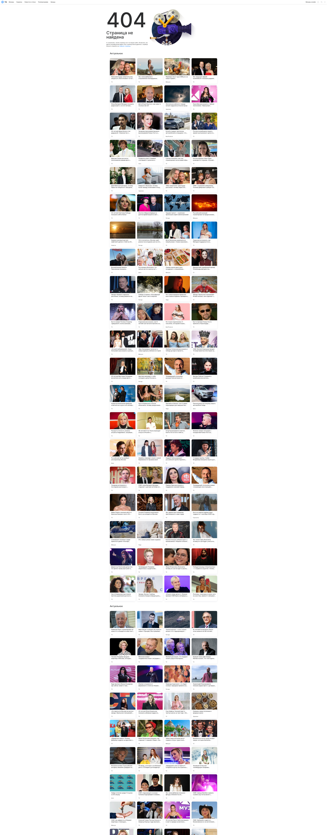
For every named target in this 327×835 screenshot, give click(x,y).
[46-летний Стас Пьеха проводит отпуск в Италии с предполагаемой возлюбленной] (150, 425)
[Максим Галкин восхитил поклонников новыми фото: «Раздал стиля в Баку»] (122, 152)
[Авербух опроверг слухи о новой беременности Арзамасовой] (150, 452)
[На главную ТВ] (5, 2)
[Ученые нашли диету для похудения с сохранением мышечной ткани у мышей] (177, 261)
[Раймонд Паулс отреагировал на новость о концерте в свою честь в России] (122, 787)
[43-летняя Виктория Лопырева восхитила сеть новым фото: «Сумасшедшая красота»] (122, 370)
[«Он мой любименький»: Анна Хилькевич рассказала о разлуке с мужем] (122, 343)
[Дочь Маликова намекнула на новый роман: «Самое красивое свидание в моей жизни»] (177, 234)
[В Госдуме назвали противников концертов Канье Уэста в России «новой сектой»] (122, 751)
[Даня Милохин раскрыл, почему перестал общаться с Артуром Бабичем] (122, 180)
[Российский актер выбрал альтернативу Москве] (122, 452)
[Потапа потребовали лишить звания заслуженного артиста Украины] (204, 125)
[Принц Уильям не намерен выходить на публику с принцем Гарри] (177, 697)
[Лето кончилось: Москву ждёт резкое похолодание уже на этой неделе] (150, 234)
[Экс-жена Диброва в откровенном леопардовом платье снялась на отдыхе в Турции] (150, 71)
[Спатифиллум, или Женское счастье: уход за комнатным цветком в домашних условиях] (204, 751)
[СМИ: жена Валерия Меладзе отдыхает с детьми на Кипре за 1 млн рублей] (150, 479)
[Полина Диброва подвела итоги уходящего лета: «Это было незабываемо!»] (177, 751)
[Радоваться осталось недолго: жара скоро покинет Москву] (150, 670)
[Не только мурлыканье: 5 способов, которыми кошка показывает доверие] (177, 316)
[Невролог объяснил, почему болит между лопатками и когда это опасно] (150, 180)
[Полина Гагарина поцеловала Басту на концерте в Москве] (150, 506)
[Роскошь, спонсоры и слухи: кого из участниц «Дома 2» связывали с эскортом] (204, 588)
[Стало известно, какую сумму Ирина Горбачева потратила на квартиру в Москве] (204, 724)
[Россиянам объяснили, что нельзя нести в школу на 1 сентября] (150, 261)
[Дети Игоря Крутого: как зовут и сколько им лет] (150, 98)
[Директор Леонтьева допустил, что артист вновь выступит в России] (122, 561)
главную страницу (124, 46)
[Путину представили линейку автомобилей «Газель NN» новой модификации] (122, 670)
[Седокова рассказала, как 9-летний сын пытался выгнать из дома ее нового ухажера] (150, 316)
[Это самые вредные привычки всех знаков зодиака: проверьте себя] (177, 289)
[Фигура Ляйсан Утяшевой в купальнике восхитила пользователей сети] (204, 370)
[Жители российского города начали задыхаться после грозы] (177, 98)
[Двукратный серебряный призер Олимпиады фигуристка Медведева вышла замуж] (204, 261)
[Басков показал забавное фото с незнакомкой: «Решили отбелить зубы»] (177, 534)
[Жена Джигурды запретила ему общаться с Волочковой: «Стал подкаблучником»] (122, 71)
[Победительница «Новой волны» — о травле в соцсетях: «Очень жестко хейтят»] (204, 561)
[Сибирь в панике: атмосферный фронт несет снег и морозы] (150, 289)
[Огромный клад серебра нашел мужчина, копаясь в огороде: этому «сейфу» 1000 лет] (150, 751)
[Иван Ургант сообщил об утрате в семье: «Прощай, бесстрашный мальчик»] (150, 787)
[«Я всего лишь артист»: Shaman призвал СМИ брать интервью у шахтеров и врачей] (177, 588)
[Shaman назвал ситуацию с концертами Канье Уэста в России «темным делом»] (204, 425)
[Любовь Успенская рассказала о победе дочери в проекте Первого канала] (177, 343)
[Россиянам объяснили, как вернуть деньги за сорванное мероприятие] (204, 697)
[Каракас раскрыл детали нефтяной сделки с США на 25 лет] (122, 234)
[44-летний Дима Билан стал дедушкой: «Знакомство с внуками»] (122, 125)
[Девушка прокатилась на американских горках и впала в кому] (177, 724)
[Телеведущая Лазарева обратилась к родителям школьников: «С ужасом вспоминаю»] (150, 561)
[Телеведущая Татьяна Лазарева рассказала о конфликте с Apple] (177, 670)
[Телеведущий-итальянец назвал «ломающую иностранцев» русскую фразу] (204, 479)
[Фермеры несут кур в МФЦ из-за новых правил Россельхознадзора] (177, 71)
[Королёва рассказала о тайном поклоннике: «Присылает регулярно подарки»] (204, 98)
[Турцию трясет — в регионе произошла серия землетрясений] (177, 207)
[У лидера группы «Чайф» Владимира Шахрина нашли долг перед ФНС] (204, 452)
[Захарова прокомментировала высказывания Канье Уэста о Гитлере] (150, 125)
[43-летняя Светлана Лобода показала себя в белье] (122, 207)
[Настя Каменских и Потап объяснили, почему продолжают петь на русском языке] (150, 397)
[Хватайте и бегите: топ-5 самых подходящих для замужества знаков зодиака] (177, 397)
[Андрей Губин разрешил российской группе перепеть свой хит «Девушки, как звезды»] (177, 452)
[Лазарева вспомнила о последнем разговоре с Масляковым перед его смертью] (122, 479)
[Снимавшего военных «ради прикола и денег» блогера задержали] (122, 534)
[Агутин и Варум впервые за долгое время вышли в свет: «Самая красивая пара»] (150, 207)
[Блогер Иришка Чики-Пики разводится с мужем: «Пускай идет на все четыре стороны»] (204, 152)
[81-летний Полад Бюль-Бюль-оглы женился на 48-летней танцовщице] (204, 787)
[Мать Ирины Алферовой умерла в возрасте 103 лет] (122, 697)
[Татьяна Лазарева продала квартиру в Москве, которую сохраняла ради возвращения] (122, 814)
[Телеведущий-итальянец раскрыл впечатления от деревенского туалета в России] (177, 370)
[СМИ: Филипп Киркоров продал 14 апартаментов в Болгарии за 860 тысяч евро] (204, 343)
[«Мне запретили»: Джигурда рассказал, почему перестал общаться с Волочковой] (177, 180)
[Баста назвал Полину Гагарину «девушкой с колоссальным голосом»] (122, 316)
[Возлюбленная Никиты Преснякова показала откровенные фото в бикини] (122, 261)
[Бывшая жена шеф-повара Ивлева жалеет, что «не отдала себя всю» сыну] (204, 814)
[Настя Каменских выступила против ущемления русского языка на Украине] (122, 588)
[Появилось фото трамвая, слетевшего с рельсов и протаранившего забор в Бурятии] (150, 152)
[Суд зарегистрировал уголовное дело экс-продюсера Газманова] (150, 724)
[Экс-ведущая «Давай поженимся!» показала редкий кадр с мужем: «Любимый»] (204, 71)
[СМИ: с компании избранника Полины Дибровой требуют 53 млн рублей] (204, 180)
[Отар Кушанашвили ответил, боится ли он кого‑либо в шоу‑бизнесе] (177, 425)
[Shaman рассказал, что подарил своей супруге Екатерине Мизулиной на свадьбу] (177, 814)
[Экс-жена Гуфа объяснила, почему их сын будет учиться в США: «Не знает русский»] (204, 534)
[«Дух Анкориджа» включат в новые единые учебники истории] (150, 343)
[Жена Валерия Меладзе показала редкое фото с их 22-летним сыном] (122, 98)
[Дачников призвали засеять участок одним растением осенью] (122, 724)
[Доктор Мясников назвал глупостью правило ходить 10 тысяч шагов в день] (204, 615)
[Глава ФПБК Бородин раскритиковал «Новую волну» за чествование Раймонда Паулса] (204, 643)
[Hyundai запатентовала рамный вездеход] (177, 615)
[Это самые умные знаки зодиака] (150, 534)
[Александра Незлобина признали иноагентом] (204, 670)
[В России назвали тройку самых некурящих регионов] (177, 643)
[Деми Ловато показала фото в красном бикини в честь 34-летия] (122, 506)
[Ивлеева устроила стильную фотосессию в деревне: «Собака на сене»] (150, 615)
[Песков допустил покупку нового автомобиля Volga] (204, 397)
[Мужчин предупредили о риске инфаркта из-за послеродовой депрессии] (122, 643)
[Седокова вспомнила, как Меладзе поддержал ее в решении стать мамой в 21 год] (204, 234)
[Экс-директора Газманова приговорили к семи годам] (177, 506)
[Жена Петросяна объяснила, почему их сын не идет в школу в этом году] (177, 561)
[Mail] (2, 2)
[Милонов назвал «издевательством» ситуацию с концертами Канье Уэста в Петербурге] (150, 814)
